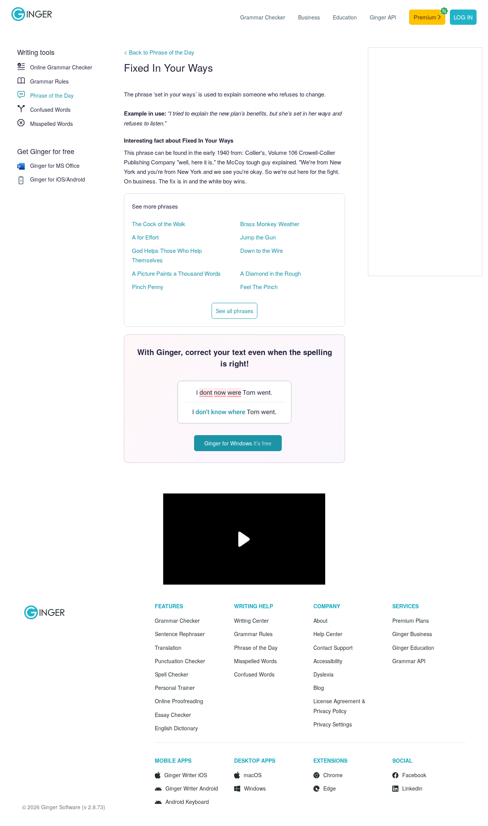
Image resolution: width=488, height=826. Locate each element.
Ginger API (383, 17)
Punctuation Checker (180, 661)
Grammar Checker (262, 17)
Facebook (414, 775)
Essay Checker (173, 714)
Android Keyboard (187, 801)
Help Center (327, 634)
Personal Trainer (175, 687)
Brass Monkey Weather (269, 224)
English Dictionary (176, 728)
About (320, 620)
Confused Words (50, 109)
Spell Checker (171, 674)
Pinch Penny (148, 287)
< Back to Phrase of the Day (159, 52)
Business (309, 17)
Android (75, 179)
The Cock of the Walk (158, 224)
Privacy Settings (332, 724)
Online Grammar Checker (61, 67)
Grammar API (408, 661)
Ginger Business (412, 634)
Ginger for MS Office (55, 165)
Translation (168, 647)
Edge (329, 788)
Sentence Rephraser (180, 634)
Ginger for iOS (47, 179)
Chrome (333, 775)
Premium (426, 17)
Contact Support (333, 647)
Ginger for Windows (237, 443)
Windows (255, 788)
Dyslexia (323, 674)
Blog (318, 687)
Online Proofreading (179, 701)
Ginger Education (413, 647)
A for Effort (145, 237)
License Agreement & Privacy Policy (339, 705)
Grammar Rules (49, 81)
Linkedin (412, 788)
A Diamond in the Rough (270, 273)
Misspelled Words (51, 123)
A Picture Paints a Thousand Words (176, 273)
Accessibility (327, 661)
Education (345, 17)
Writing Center (251, 620)
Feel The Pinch (259, 287)
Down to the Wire (261, 250)
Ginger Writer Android (191, 788)
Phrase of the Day (52, 95)
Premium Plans (410, 620)
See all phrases (234, 311)
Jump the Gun (258, 237)
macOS (253, 775)
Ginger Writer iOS (185, 775)
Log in (463, 17)
